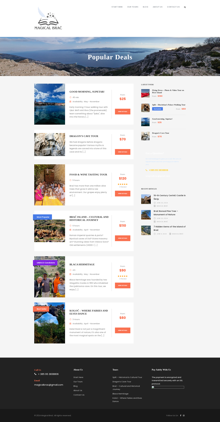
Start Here (117, 7)
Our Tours (132, 7)
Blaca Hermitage (82, 264)
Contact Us (173, 7)
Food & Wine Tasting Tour (88, 174)
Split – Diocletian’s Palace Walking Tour (168, 105)
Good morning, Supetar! (87, 91)
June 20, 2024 (162, 203)
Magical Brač (162, 206)
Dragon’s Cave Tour (84, 136)
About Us (157, 7)
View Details (122, 112)
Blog (145, 7)
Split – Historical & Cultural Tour (127, 377)
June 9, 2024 (162, 234)
